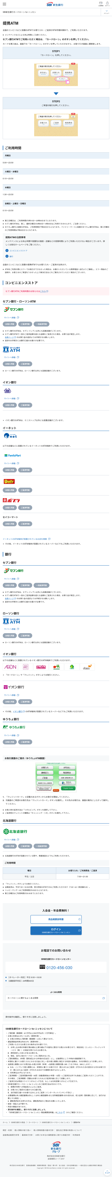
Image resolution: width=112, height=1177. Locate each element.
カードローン (33, 1122)
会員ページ (9, 337)
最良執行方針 (27, 1135)
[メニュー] (4, 4)
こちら (43, 291)
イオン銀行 (17, 711)
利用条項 (76, 1135)
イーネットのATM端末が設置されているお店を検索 (25, 539)
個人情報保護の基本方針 (43, 1130)
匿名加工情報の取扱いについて (69, 1130)
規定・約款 (7, 1130)
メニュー (106, 13)
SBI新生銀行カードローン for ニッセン (19, 12)
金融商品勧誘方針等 (11, 1135)
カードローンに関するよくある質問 (23, 998)
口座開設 (100, 5)
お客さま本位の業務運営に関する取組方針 (52, 1135)
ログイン (107, 5)
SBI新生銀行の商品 (18, 1122)
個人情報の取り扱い (22, 1130)
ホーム (5, 1122)
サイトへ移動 (10, 317)
